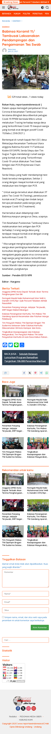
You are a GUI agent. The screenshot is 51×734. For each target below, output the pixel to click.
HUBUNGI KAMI (26, 720)
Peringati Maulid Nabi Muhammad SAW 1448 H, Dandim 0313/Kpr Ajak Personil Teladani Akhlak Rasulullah (24, 301)
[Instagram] (28, 708)
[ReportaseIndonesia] (13, 7)
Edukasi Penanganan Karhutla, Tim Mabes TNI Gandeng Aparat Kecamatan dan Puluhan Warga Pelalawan (25, 316)
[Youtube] (33, 708)
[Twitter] (23, 708)
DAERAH (5, 27)
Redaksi (13, 716)
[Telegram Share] (41, 373)
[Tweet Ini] (30, 373)
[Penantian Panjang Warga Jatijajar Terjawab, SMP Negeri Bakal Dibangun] (13, 417)
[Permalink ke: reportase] (4, 50)
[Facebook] (18, 708)
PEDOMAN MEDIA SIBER (31, 716)
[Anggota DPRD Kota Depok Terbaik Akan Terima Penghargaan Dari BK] (13, 391)
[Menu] (4, 7)
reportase (12, 49)
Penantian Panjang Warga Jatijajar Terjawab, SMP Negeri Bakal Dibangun (23, 308)
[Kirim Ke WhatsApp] (47, 373)
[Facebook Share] (24, 373)
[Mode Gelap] (42, 7)
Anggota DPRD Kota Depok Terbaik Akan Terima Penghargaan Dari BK (25, 293)
